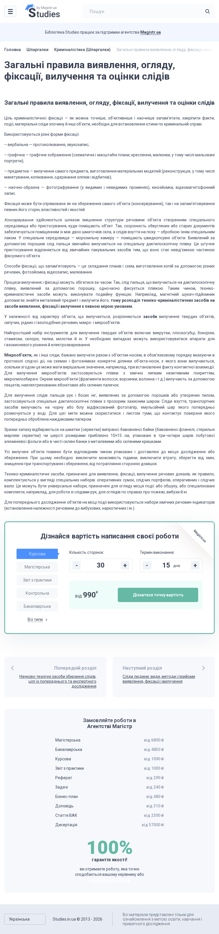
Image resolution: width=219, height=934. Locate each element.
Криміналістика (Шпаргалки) (82, 49)
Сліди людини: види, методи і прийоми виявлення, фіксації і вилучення (159, 679)
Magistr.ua (150, 32)
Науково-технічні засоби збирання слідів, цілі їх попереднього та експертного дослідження (57, 681)
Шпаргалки (37, 49)
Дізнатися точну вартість (158, 595)
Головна (12, 49)
